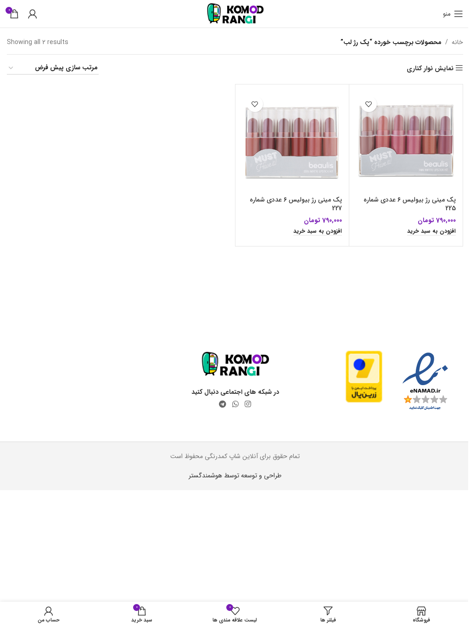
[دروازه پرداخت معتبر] (364, 376)
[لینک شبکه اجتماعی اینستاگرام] (248, 404)
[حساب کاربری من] (32, 14)
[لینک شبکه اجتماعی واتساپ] (235, 404)
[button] (431, 231)
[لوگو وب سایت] (235, 13)
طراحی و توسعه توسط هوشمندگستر (235, 475)
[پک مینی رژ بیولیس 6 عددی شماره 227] (292, 141)
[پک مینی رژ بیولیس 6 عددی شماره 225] (406, 141)
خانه (457, 42)
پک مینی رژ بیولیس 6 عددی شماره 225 (410, 204)
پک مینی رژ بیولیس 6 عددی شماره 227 (296, 204)
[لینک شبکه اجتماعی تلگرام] (222, 404)
